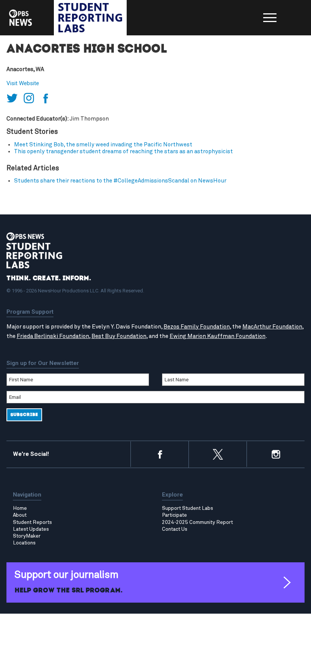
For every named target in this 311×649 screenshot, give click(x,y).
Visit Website (22, 83)
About (20, 515)
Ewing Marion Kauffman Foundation (217, 336)
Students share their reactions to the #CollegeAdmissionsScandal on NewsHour (120, 181)
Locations (24, 543)
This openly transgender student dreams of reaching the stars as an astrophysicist (123, 151)
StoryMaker (27, 536)
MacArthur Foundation (272, 327)
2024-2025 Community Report (197, 522)
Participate (174, 515)
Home (20, 508)
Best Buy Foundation (118, 336)
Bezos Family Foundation (196, 327)
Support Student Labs (187, 508)
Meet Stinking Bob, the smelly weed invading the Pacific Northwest (103, 145)
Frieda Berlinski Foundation (53, 336)
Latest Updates (31, 529)
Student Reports (32, 522)
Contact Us (174, 529)
